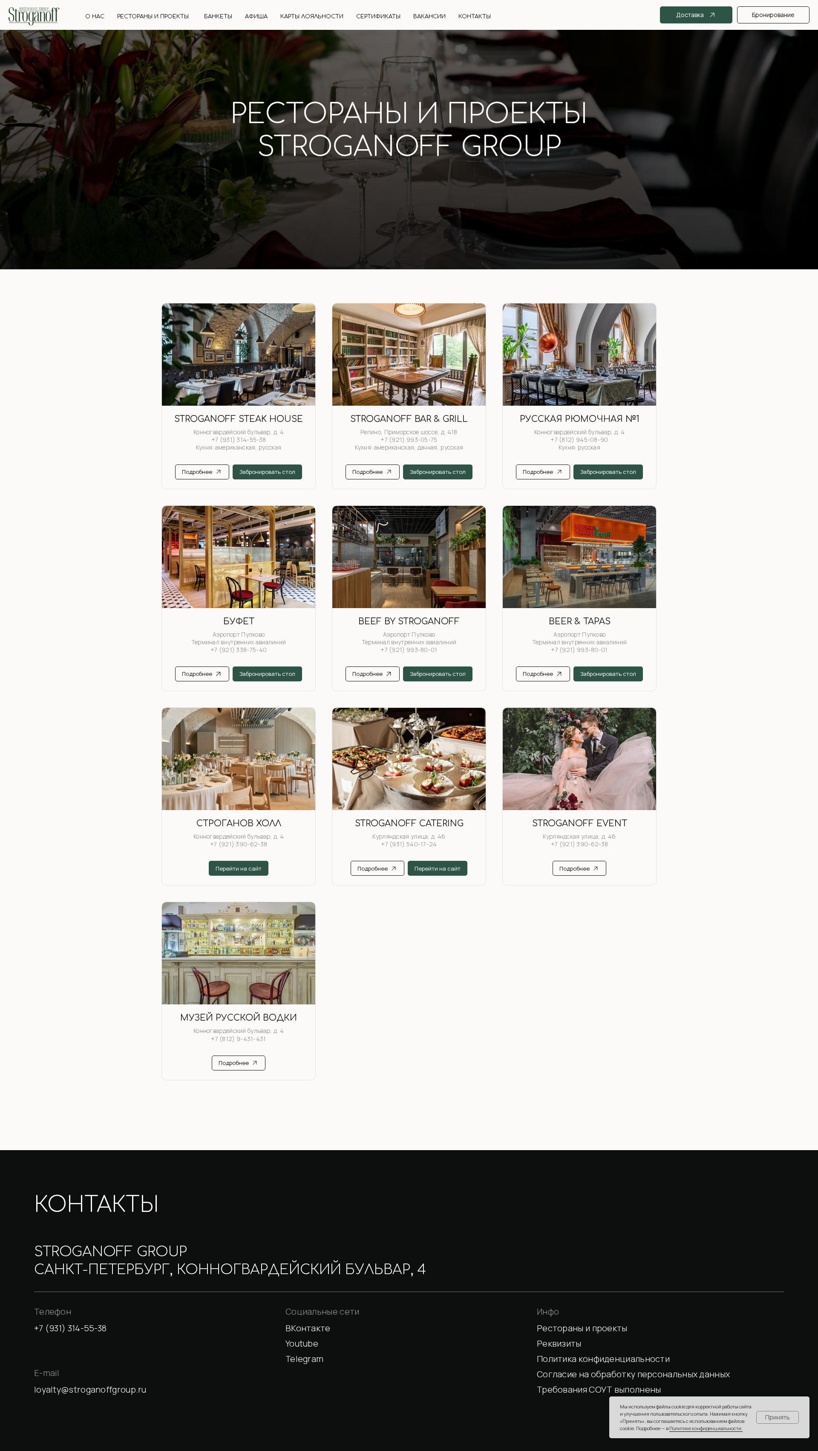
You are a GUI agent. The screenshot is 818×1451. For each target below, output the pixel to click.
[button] (660, 1344)
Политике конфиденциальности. (706, 1428)
